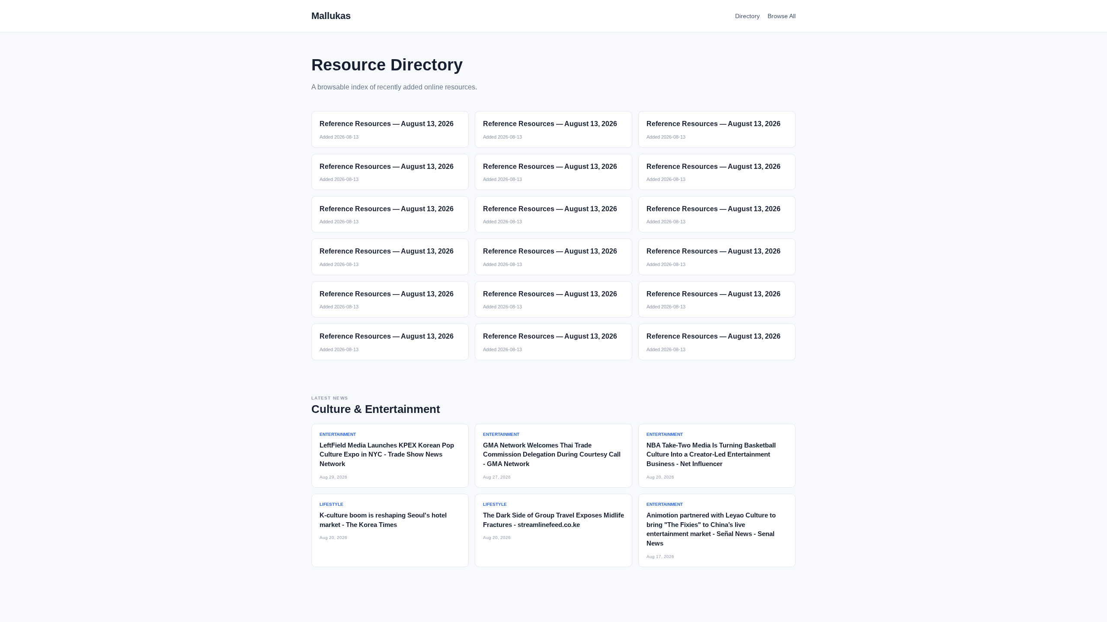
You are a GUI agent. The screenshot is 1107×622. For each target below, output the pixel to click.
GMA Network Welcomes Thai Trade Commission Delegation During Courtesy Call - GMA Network (552, 454)
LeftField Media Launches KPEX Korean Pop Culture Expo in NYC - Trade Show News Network (387, 454)
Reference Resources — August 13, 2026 (387, 123)
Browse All (782, 16)
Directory (747, 16)
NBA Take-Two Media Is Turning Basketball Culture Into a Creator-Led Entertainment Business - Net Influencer (711, 454)
